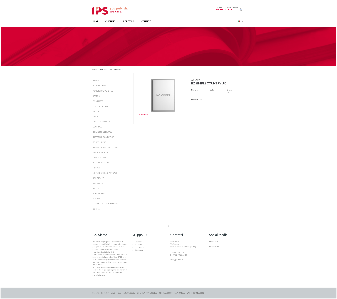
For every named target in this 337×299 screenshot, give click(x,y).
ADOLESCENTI (99, 193)
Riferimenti (139, 250)
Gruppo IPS (139, 242)
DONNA (96, 209)
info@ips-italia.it (176, 260)
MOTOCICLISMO (100, 157)
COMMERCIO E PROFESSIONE (106, 204)
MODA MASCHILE (100, 152)
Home (94, 69)
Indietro (144, 114)
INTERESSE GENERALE (102, 132)
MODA (95, 116)
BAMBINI (97, 96)
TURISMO (97, 198)
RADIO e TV (98, 183)
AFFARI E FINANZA (101, 86)
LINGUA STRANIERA (101, 121)
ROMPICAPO (98, 178)
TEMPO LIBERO (99, 142)
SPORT (96, 188)
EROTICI (96, 111)
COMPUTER (98, 101)
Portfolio (103, 69)
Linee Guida (139, 247)
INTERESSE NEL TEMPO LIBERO (106, 147)
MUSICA (96, 168)
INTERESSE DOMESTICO (103, 137)
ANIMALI (96, 80)
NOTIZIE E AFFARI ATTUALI (105, 173)
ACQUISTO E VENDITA (103, 91)
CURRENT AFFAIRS (101, 106)
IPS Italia (138, 244)
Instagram (215, 246)
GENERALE (97, 127)
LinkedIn (214, 242)
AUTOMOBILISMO (101, 163)
